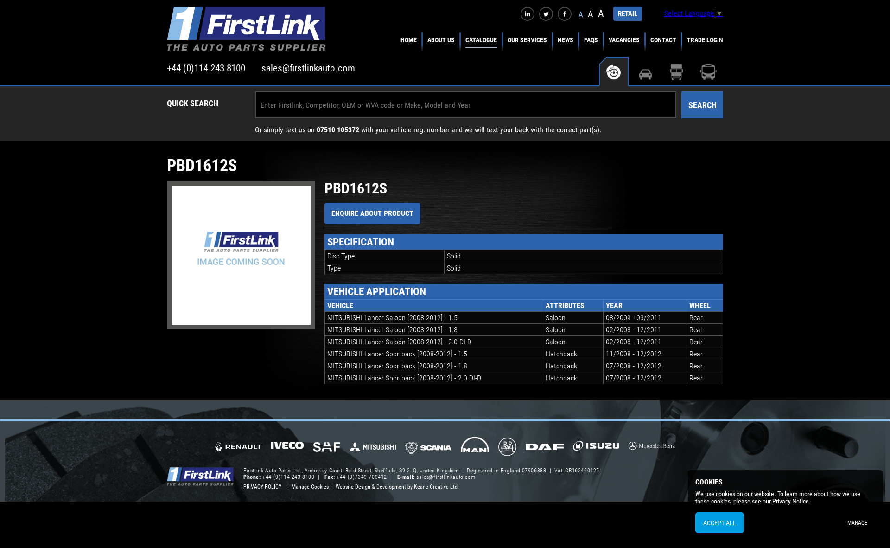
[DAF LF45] (545, 447)
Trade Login (705, 40)
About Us (441, 40)
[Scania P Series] (428, 448)
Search (702, 105)
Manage (857, 523)
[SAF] (326, 447)
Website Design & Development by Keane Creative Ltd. (397, 487)
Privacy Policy (262, 487)
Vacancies (624, 40)
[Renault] (238, 450)
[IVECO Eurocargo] (287, 447)
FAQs (591, 40)
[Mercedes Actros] (652, 449)
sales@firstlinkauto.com (308, 68)
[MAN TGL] (475, 447)
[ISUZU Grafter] (596, 449)
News (565, 40)
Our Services (527, 40)
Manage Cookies (310, 487)
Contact (663, 40)
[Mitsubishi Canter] (373, 449)
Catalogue (481, 40)
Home (408, 40)
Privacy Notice (790, 501)
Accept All (719, 523)
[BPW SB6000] (507, 447)
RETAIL (627, 14)
